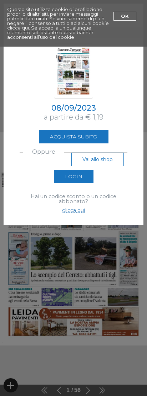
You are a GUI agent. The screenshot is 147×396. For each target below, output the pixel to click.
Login (73, 176)
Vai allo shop (97, 159)
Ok (125, 16)
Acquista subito (73, 136)
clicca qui (18, 28)
